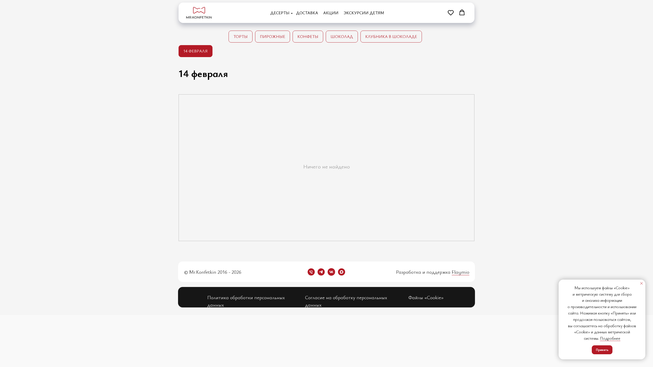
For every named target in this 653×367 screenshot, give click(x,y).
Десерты (280, 13)
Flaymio (460, 272)
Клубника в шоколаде (391, 36)
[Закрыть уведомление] (641, 283)
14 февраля (195, 51)
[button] (451, 12)
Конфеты (307, 36)
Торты (240, 36)
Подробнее (610, 338)
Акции (330, 13)
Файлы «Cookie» (426, 297)
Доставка (307, 13)
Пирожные (272, 36)
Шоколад (342, 36)
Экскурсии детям (364, 13)
